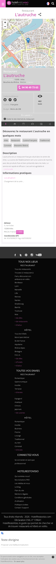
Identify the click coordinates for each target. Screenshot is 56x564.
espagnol (18, 398)
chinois (18, 405)
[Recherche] (52, 3)
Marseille (18, 289)
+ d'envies (19, 392)
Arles (22, 79)
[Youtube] (38, 254)
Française (14, 104)
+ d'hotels (18, 362)
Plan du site (19, 490)
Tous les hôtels (21, 333)
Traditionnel (45, 140)
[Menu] (3, 3)
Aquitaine (18, 344)
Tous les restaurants (23, 269)
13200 (16, 79)
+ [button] (5, 22)
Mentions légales (21, 494)
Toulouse (18, 311)
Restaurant (15, 140)
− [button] (5, 26)
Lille (16, 293)
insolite (17, 385)
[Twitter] (20, 254)
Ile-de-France (20, 341)
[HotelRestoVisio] (18, 4)
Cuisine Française (30, 140)
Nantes (17, 300)
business (18, 428)
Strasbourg (19, 304)
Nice (16, 314)
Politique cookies (21, 504)
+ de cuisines (20, 413)
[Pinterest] (26, 254)
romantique (19, 378)
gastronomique (21, 381)
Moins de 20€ (15, 109)
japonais (18, 409)
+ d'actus (18, 325)
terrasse (18, 389)
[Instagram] (32, 255)
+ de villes (18, 318)
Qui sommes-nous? (22, 476)
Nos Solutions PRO (22, 480)
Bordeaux (18, 282)
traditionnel (19, 439)
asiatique (18, 402)
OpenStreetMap (40, 67)
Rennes (18, 296)
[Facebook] (15, 254)
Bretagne (18, 351)
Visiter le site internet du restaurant (20, 119)
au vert (18, 442)
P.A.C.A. (23, 82)
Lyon (17, 286)
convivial (18, 446)
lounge (18, 435)
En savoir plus (19, 561)
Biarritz (17, 307)
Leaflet (30, 67)
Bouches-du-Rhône (11, 82)
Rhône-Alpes (20, 348)
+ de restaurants (21, 321)
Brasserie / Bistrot (21, 145)
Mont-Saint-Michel (22, 337)
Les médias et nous (22, 483)
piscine (17, 432)
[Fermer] (53, 557)
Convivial (7, 145)
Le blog (18, 487)
